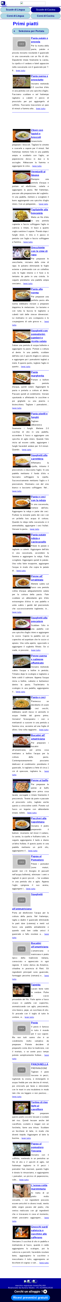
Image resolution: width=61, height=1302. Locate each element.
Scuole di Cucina (45, 9)
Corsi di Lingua (15, 16)
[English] (34, 1282)
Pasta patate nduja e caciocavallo (38, 538)
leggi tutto (20, 70)
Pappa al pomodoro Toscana (37, 1147)
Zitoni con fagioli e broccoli (37, 133)
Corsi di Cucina (45, 16)
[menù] (3, 3)
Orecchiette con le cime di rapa (39, 251)
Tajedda (36, 985)
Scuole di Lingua (15, 9)
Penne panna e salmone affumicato (39, 659)
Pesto (34, 1023)
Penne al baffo (39, 780)
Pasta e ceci (38, 697)
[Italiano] (29, 1282)
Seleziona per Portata (31, 31)
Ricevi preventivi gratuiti (30, 1297)
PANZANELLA (39, 1064)
